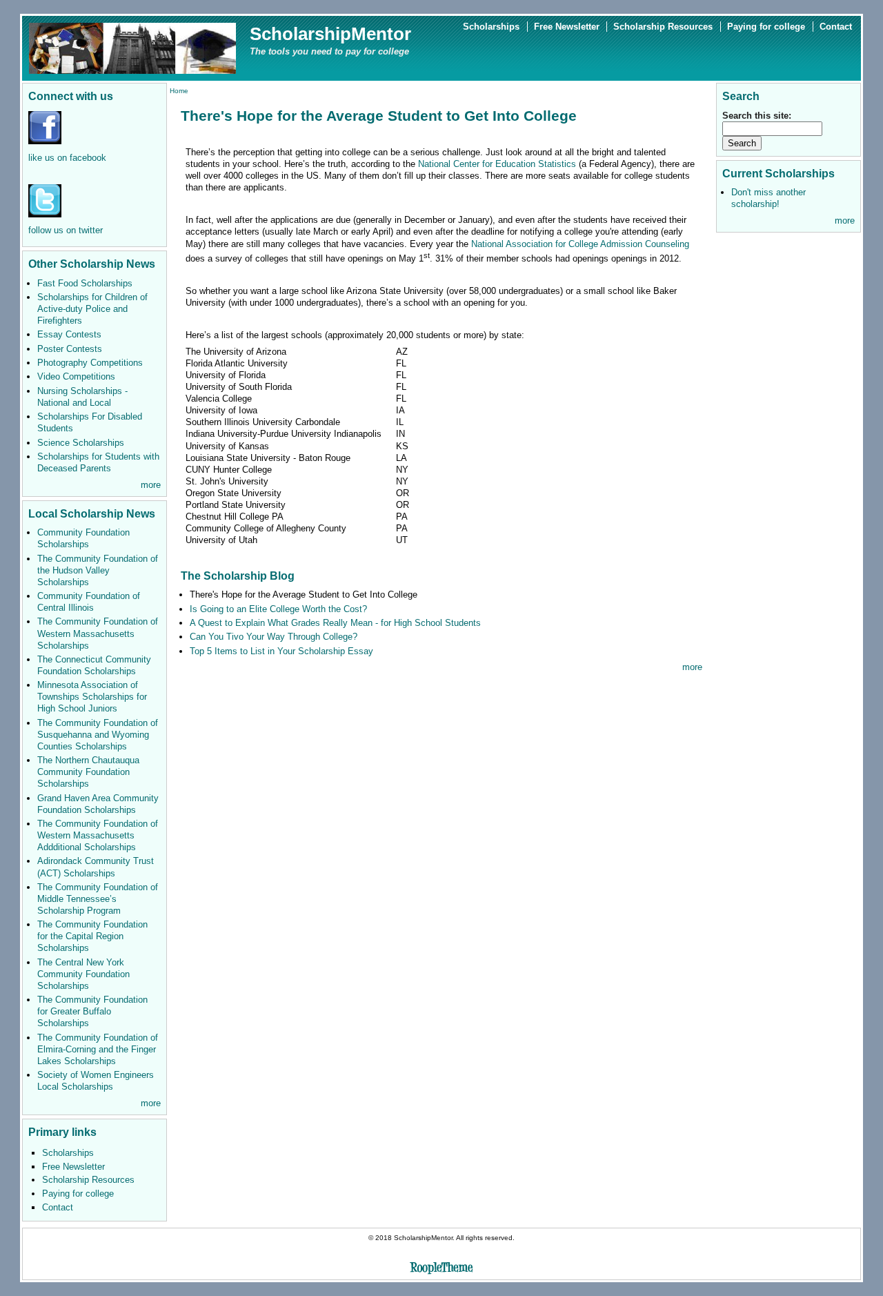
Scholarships (491, 26)
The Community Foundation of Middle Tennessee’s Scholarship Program (97, 899)
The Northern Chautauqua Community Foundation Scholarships (88, 772)
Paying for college (766, 26)
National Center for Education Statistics (497, 164)
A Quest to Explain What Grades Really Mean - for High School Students (335, 623)
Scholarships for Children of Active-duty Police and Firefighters (92, 309)
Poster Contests (69, 349)
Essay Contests (69, 334)
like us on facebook (67, 158)
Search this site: (756, 115)
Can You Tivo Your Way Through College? (273, 636)
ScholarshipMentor (330, 33)
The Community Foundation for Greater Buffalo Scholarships (92, 1011)
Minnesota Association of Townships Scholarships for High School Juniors (92, 697)
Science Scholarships (80, 443)
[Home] (132, 47)
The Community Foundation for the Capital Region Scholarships (92, 936)
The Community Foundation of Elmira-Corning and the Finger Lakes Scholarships (97, 1049)
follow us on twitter (65, 230)
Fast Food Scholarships (84, 283)
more (151, 485)
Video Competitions (76, 376)
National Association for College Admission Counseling (580, 244)
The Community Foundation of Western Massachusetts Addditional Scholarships (97, 835)
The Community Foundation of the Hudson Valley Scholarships (97, 570)
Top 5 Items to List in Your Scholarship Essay (281, 651)
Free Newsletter (566, 26)
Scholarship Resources (663, 26)
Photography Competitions (90, 362)
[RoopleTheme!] (441, 1269)
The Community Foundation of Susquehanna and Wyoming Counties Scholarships (97, 735)
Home (179, 91)
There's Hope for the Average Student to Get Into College (303, 594)
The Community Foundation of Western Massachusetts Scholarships (97, 633)
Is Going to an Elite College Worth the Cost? (278, 609)
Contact (836, 26)
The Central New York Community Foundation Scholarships (83, 974)
